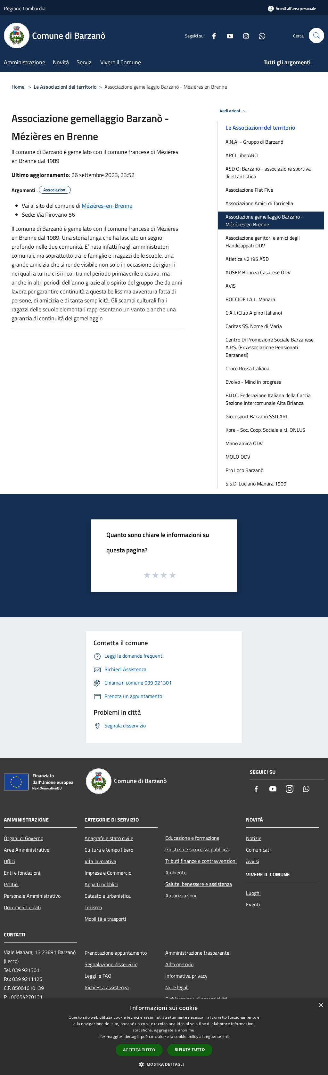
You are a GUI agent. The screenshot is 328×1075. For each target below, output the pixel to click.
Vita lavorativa (100, 861)
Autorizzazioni (180, 895)
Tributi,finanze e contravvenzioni (201, 861)
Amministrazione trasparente (197, 953)
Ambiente (175, 872)
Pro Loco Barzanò (244, 470)
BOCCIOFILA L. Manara (250, 299)
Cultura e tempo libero (109, 850)
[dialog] (164, 1037)
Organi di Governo (23, 838)
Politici (11, 884)
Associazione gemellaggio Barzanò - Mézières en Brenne (264, 220)
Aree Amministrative (26, 850)
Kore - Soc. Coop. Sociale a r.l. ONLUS (265, 430)
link (225, 1036)
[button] (164, 1064)
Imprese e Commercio (108, 873)
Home (18, 87)
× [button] (320, 1005)
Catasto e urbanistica (108, 896)
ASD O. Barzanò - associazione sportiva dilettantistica (268, 172)
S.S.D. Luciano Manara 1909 (256, 483)
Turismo (93, 907)
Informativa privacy (186, 976)
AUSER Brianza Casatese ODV (258, 272)
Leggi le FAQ (98, 976)
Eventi (253, 904)
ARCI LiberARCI (242, 155)
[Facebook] (211, 35)
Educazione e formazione (192, 838)
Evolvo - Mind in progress (253, 382)
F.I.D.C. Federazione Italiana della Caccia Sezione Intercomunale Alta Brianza (268, 399)
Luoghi (253, 893)
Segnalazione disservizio (111, 964)
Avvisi (252, 861)
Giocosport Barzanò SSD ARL (257, 416)
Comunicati (258, 850)
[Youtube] (227, 35)
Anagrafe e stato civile (109, 838)
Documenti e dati (22, 907)
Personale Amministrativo (32, 896)
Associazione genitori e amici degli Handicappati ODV (263, 241)
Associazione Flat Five (249, 190)
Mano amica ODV (244, 443)
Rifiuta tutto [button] (190, 1049)
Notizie (253, 838)
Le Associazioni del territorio (65, 87)
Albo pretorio (179, 964)
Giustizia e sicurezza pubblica (197, 849)
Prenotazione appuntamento (116, 953)
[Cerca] (316, 35)
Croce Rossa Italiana (247, 368)
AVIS (231, 286)
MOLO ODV (238, 457)
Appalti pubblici (101, 884)
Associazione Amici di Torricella (259, 203)
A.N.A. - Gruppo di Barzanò (254, 142)
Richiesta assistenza (107, 987)
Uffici (9, 861)
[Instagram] (243, 35)
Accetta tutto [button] (139, 1050)
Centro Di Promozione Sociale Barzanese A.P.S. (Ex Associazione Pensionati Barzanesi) (270, 347)
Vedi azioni (230, 110)
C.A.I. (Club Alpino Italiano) (254, 313)
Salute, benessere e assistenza (198, 884)
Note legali (177, 987)
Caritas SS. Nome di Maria (254, 326)
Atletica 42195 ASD (247, 259)
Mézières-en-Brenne (107, 205)
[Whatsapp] (259, 35)
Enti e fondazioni (22, 873)
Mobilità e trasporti (105, 919)
